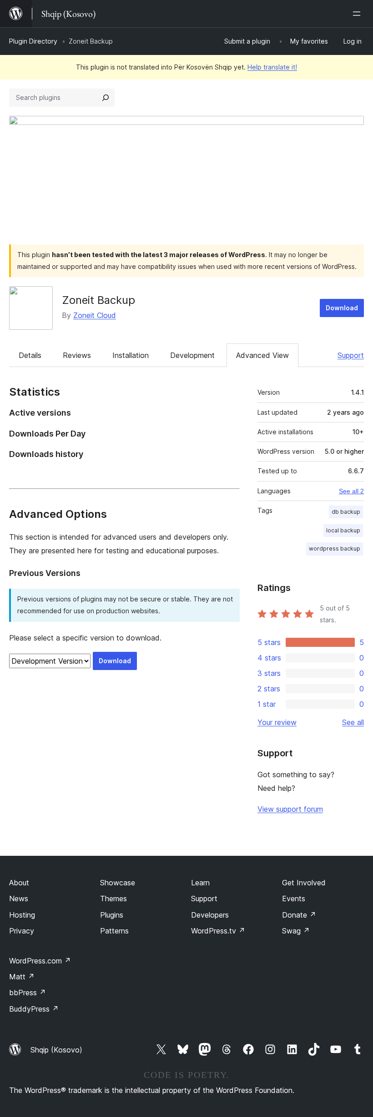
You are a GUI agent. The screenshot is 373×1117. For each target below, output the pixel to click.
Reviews (77, 355)
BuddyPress (34, 1008)
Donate (299, 914)
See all (353, 722)
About (19, 882)
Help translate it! (272, 67)
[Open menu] (358, 13)
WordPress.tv (218, 930)
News (18, 898)
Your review (277, 722)
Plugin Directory (33, 41)
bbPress (27, 992)
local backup (343, 530)
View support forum (290, 809)
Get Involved (304, 882)
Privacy (21, 930)
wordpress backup (334, 548)
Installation (130, 355)
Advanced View (262, 355)
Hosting (22, 914)
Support (351, 355)
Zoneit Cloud (94, 315)
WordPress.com (40, 960)
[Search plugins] (105, 98)
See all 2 (351, 491)
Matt (22, 976)
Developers (210, 914)
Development (192, 355)
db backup (346, 511)
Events (293, 898)
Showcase (117, 882)
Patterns (114, 930)
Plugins (111, 914)
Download (342, 308)
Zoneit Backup (98, 300)
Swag (296, 930)
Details (30, 355)
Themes (113, 898)
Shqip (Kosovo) (56, 1049)
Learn (200, 882)
